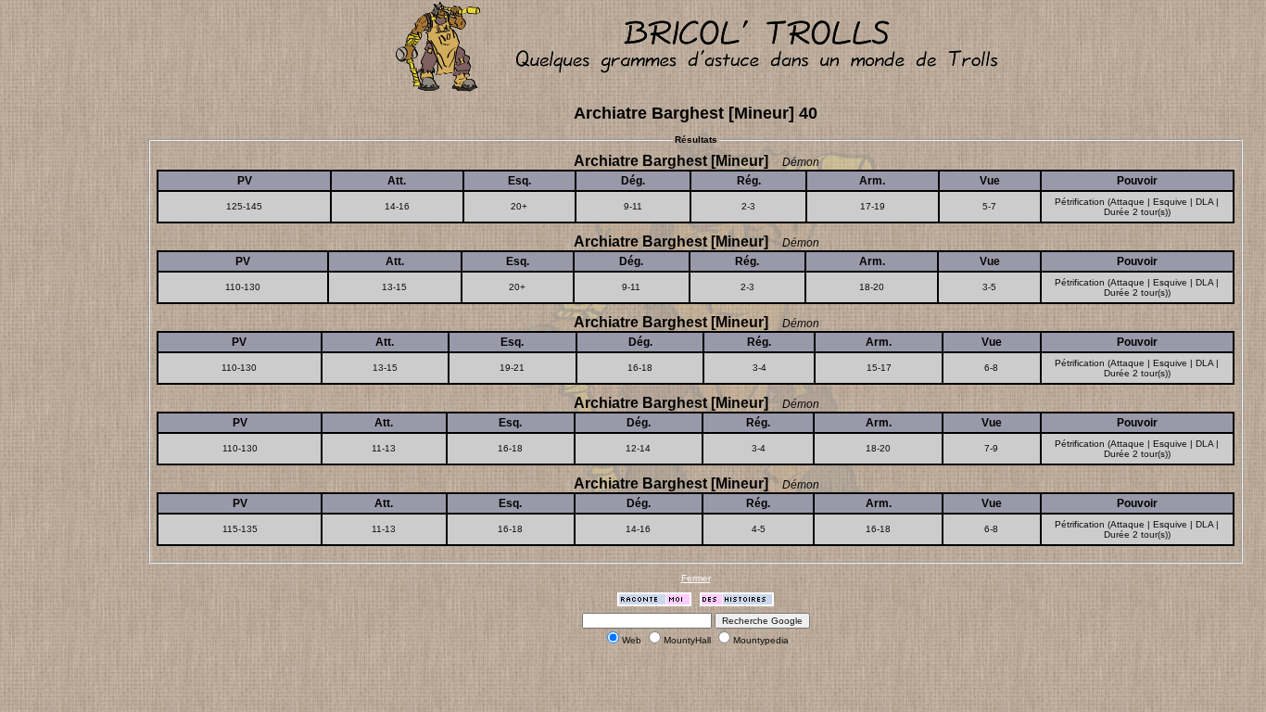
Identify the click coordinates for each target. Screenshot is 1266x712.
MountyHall (687, 640)
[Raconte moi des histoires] (654, 603)
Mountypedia (761, 640)
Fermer (696, 578)
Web (631, 640)
